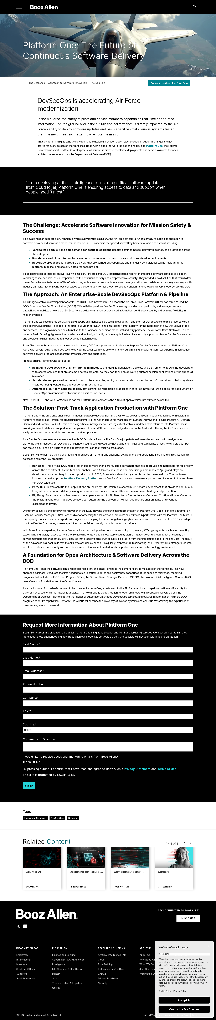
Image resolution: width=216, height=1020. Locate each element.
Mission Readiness (108, 978)
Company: (30, 697)
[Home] (44, 7)
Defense (72, 818)
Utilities (56, 987)
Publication (121, 886)
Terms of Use (166, 769)
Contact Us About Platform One (169, 83)
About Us (144, 954)
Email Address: (34, 671)
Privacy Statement (137, 769)
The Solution (97, 82)
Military (56, 973)
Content (59, 841)
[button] (194, 7)
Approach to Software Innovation (67, 82)
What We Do (146, 964)
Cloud (101, 959)
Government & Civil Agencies (68, 959)
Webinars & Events (150, 973)
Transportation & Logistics (67, 983)
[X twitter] (18, 926)
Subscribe (188, 918)
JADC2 (102, 973)
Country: (29, 724)
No (38, 762)
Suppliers (21, 973)
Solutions (32, 886)
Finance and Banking (64, 954)
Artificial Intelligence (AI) (112, 954)
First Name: (31, 644)
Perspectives (78, 886)
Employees (22, 954)
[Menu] (19, 7)
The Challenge (37, 82)
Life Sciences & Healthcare (67, 969)
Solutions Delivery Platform (81, 478)
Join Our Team (147, 969)
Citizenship (165, 886)
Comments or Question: (39, 739)
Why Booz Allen (148, 959)
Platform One (154, 145)
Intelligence (58, 964)
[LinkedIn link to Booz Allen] (25, 926)
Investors (21, 964)
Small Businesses (26, 978)
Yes (28, 762)
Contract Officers (26, 969)
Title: (27, 711)
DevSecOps (57, 818)
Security (103, 983)
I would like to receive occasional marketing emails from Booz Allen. (70, 756)
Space (55, 978)
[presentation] (184, 843)
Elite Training (105, 964)
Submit (29, 785)
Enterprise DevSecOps (111, 969)
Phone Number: (34, 684)
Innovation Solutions (35, 818)
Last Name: (31, 657)
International (23, 959)
